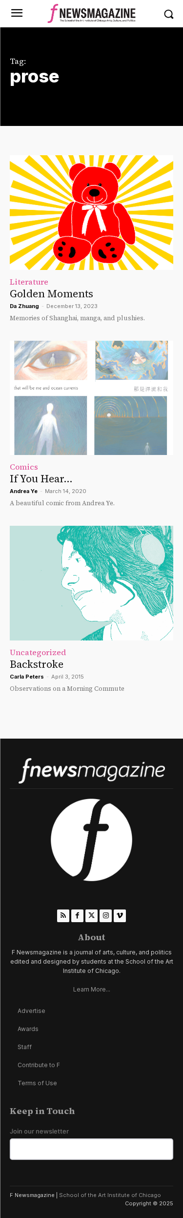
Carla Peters (27, 676)
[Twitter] (91, 915)
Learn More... (91, 989)
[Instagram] (106, 915)
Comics (24, 466)
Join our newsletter (39, 1131)
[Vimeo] (120, 915)
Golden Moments (51, 294)
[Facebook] (77, 915)
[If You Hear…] (91, 398)
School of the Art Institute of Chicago (110, 1195)
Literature (29, 281)
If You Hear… (41, 479)
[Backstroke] (91, 583)
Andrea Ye (24, 491)
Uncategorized (38, 652)
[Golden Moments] (91, 212)
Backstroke (36, 664)
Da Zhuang (24, 306)
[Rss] (63, 915)
